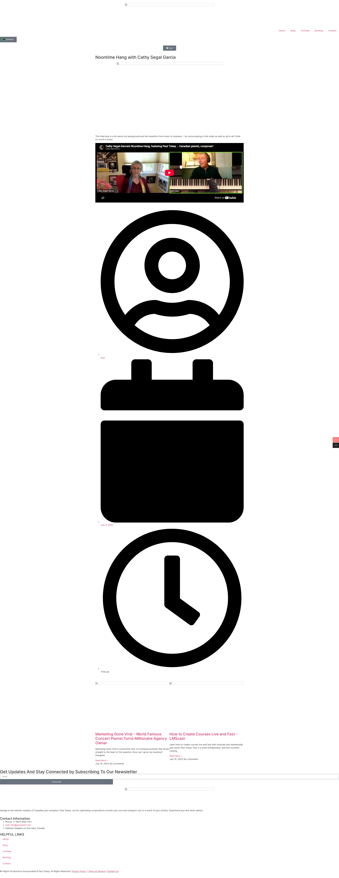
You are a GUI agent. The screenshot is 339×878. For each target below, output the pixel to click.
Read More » (101, 760)
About (282, 30)
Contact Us (113, 871)
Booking (319, 30)
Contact (332, 30)
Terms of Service (96, 871)
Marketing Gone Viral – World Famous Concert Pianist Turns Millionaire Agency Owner (131, 738)
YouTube (305, 30)
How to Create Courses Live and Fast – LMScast (204, 736)
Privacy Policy (79, 871)
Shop (293, 30)
